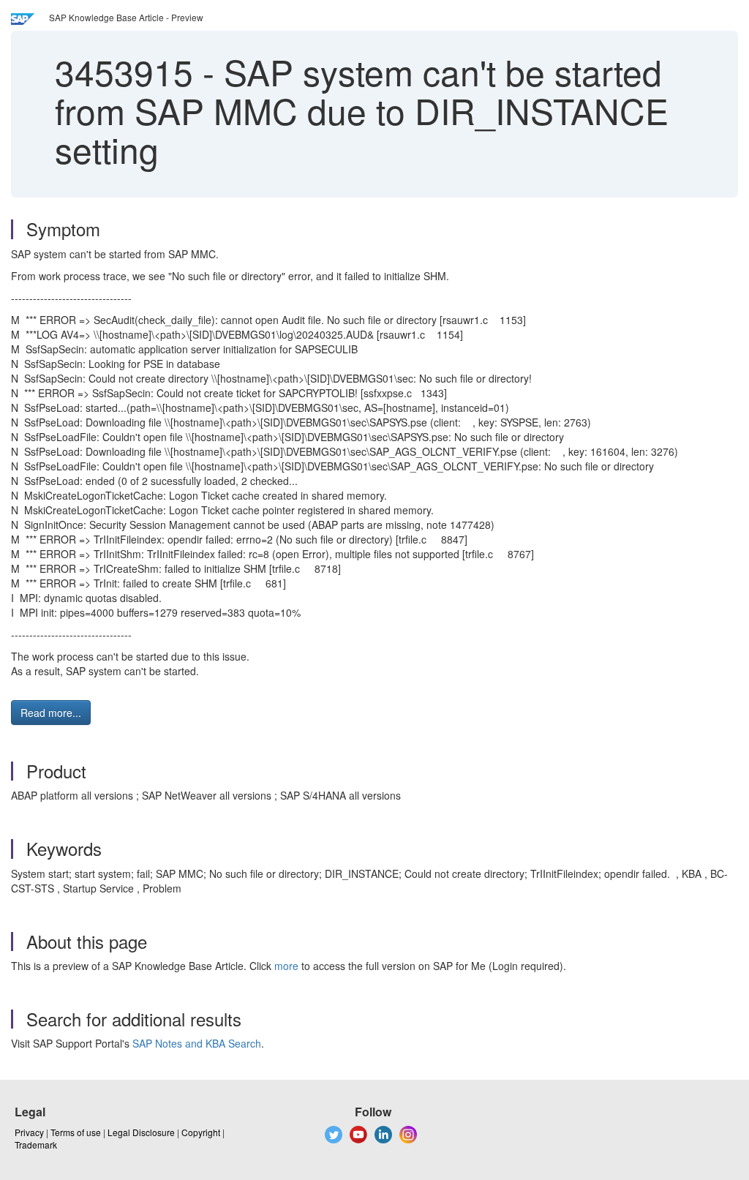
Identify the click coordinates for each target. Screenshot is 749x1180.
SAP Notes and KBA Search (196, 1043)
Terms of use (75, 1132)
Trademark (36, 1144)
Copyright (200, 1132)
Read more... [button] (50, 712)
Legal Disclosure (141, 1132)
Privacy (29, 1132)
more (286, 965)
